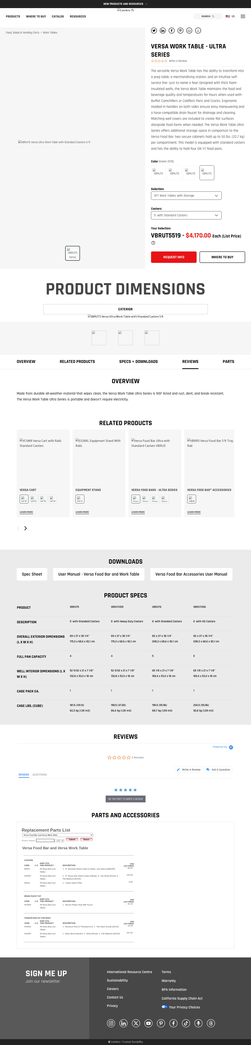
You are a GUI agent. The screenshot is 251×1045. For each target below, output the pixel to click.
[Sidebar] (243, 16)
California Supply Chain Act (182, 998)
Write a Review (178, 61)
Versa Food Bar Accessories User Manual (191, 574)
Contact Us (115, 997)
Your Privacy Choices (184, 1007)
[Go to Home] (125, 16)
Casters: (156, 209)
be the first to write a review (125, 799)
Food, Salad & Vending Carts (23, 33)
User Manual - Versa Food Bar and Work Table (98, 574)
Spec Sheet (32, 574)
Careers (113, 989)
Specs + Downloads (138, 361)
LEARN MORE (26, 512)
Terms (166, 972)
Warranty (169, 980)
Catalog (58, 16)
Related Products (77, 361)
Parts (228, 361)
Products (13, 16)
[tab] (189, 770)
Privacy (112, 1005)
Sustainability (117, 980)
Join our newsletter (43, 981)
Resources (78, 16)
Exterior (125, 309)
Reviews (190, 361)
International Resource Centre (129, 972)
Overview (26, 361)
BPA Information (174, 989)
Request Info (173, 257)
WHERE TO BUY (222, 257)
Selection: (157, 189)
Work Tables (50, 33)
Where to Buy (36, 16)
